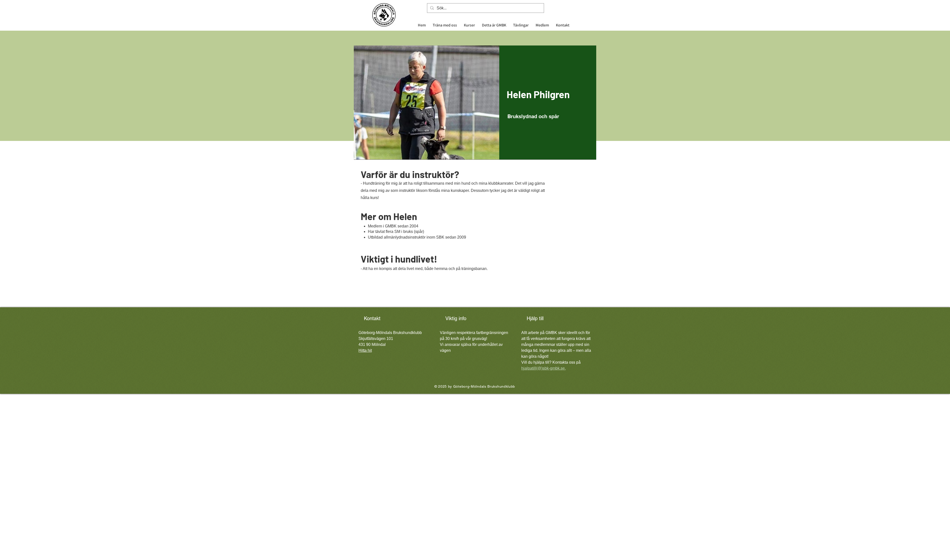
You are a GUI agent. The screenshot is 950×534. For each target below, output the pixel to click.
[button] (469, 23)
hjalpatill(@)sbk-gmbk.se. (543, 368)
